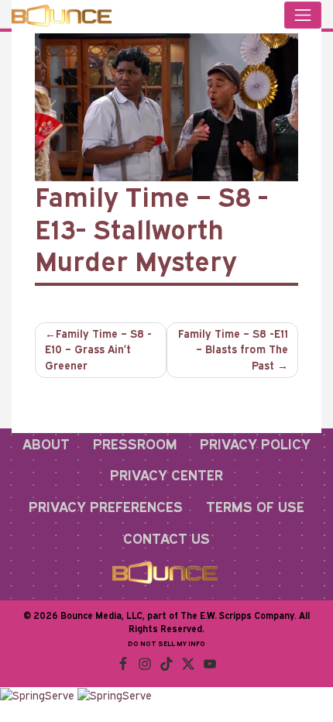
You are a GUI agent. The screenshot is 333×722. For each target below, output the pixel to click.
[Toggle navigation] (302, 15)
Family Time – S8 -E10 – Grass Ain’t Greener (98, 350)
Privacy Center (166, 474)
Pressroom (135, 443)
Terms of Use (255, 506)
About (46, 443)
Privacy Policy (255, 443)
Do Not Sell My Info (166, 643)
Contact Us (166, 538)
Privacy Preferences (106, 506)
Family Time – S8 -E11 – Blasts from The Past (233, 350)
